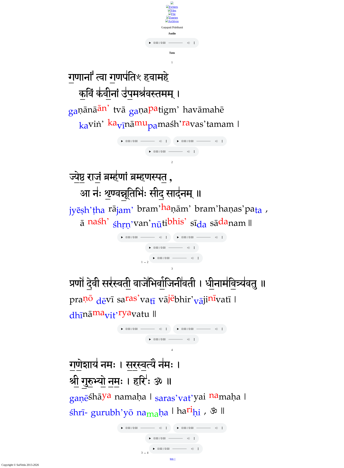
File (173, 14)
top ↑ (173, 458)
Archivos (173, 21)
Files (173, 10)
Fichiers (173, 6)
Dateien (173, 17)
